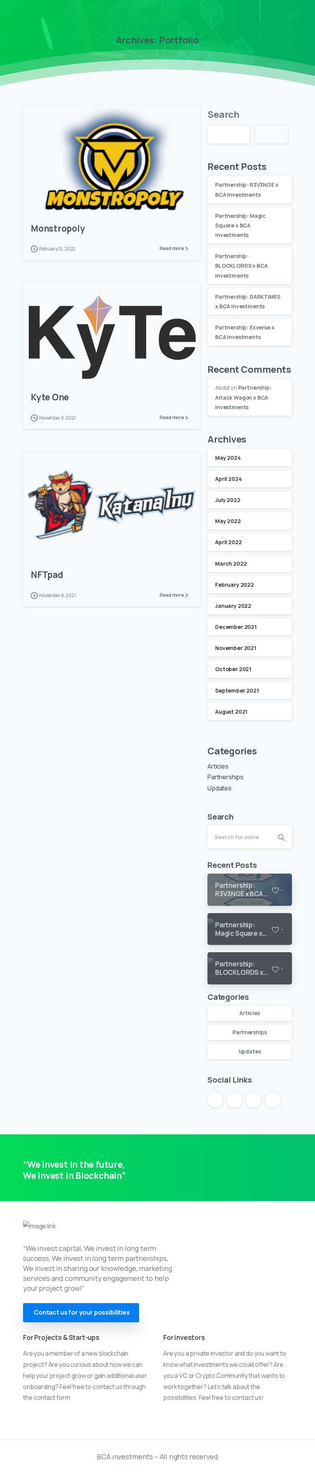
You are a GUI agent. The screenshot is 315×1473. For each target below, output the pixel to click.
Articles (218, 766)
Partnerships (225, 777)
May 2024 (228, 457)
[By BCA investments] (38, 195)
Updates (219, 788)
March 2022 (231, 563)
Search (223, 114)
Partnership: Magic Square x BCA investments (240, 225)
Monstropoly (58, 228)
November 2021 (235, 648)
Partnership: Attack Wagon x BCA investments (243, 397)
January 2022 (233, 605)
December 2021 (236, 626)
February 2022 (234, 584)
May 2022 (228, 521)
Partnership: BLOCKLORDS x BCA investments (241, 265)
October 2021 (233, 669)
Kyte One (50, 397)
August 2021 (231, 711)
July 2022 (227, 500)
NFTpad (47, 575)
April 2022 (228, 542)
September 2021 (237, 690)
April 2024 (228, 478)
